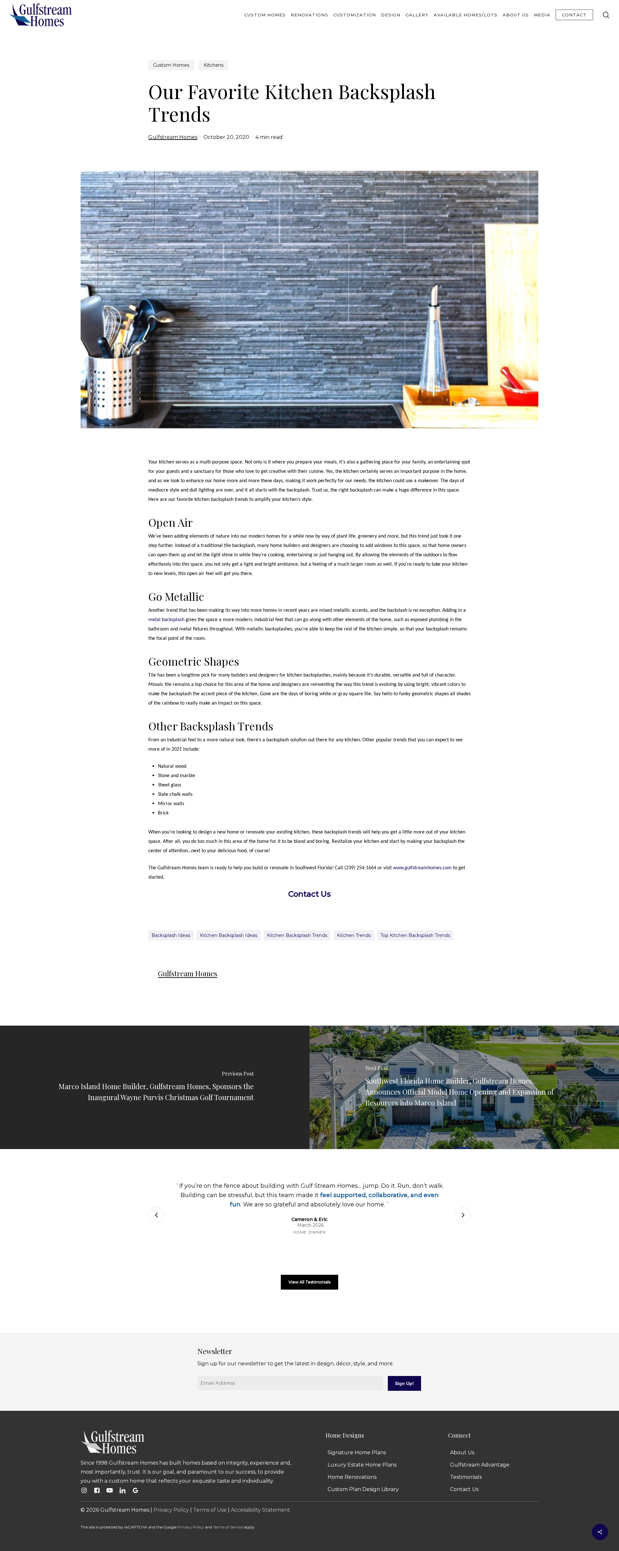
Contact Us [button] (464, 1489)
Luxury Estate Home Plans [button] (362, 1465)
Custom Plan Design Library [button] (363, 1489)
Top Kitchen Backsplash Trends (415, 935)
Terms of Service (228, 1527)
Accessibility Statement (260, 1510)
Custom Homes (171, 65)
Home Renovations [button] (352, 1477)
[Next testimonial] (463, 1215)
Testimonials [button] (466, 1477)
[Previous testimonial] (156, 1215)
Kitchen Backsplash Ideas (228, 935)
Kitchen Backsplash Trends (297, 935)
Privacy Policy (171, 1510)
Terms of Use (210, 1510)
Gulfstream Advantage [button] (479, 1465)
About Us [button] (462, 1452)
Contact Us (309, 894)
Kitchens (213, 65)
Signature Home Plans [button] (357, 1452)
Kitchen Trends (354, 935)
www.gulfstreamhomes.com (422, 868)
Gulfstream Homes (172, 137)
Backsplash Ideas (171, 935)
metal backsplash (166, 619)
